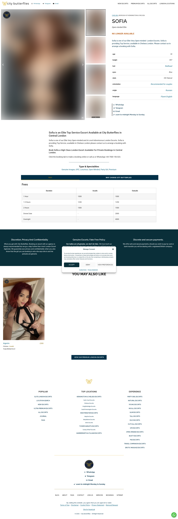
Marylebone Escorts (89, 419)
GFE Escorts (135, 428)
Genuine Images (6, 15)
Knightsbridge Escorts (89, 406)
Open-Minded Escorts (134, 432)
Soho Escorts (89, 422)
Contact (80, 495)
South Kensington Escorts (89, 409)
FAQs (43, 420)
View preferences (105, 265)
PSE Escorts (135, 440)
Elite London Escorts (43, 397)
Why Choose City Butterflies (119, 178)
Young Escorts (135, 404)
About (64, 495)
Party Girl (104, 169)
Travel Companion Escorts (135, 444)
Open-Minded (94, 169)
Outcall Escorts (135, 424)
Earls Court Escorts (89, 400)
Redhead (168, 66)
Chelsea (115, 15)
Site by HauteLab (89, 509)
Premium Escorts (138, 3)
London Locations (167, 3)
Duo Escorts (135, 420)
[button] (113, 249)
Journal (43, 416)
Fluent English (166, 97)
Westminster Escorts (89, 413)
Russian (169, 90)
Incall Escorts (135, 408)
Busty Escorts (135, 436)
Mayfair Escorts (89, 416)
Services (99, 495)
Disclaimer (75, 505)
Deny (88, 265)
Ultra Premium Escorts (43, 408)
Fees (50, 178)
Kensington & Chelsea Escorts (89, 397)
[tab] (50, 177)
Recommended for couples (161, 84)
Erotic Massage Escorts (135, 447)
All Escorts (152, 3)
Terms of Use (64, 505)
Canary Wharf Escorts (89, 429)
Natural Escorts (135, 400)
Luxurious (84, 169)
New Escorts (123, 3)
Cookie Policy (83, 270)
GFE (77, 169)
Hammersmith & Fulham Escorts (89, 433)
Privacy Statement (93, 270)
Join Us (90, 495)
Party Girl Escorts (134, 397)
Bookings (110, 495)
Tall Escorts (135, 416)
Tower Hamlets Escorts (89, 426)
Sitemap (120, 495)
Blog (57, 495)
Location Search (43, 400)
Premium (112, 169)
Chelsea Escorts (89, 403)
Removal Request (112, 505)
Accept (72, 265)
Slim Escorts (135, 412)
